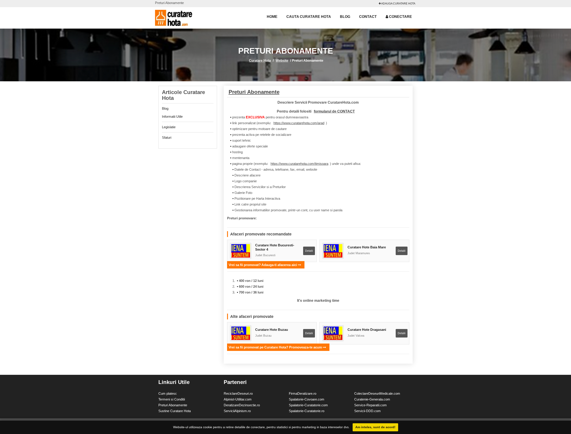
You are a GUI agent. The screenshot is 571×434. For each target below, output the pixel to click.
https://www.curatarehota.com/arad (298, 123)
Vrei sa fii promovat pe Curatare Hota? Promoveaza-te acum (276, 347)
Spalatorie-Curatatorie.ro (306, 411)
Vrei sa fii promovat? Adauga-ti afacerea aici (263, 265)
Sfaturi (166, 137)
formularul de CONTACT (334, 111)
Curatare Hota (260, 60)
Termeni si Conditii (171, 399)
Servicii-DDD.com (367, 411)
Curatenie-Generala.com (372, 399)
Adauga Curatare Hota (398, 3)
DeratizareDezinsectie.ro (242, 405)
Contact (368, 17)
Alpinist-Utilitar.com (238, 399)
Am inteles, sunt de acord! (375, 427)
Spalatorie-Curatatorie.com (308, 405)
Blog (345, 17)
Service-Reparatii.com (370, 405)
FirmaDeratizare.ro (302, 393)
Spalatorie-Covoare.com (306, 399)
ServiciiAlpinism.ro (237, 411)
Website (282, 60)
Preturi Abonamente (254, 92)
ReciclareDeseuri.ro (238, 393)
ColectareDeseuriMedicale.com (377, 393)
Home (272, 17)
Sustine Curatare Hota (174, 411)
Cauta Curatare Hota (308, 17)
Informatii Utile (172, 116)
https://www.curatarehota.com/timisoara (299, 164)
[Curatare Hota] (179, 18)
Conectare (400, 17)
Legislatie (169, 127)
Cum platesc (167, 393)
